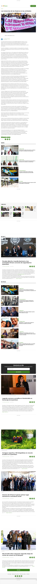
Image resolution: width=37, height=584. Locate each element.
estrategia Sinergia (21, 274)
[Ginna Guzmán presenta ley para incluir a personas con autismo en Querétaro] (9, 160)
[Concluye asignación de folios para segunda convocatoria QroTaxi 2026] (9, 171)
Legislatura (21, 159)
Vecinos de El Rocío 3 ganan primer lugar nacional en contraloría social (15, 495)
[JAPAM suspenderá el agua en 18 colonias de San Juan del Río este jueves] (29, 208)
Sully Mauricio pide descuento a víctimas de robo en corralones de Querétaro (27, 150)
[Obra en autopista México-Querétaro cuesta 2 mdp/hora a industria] (17, 208)
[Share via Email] (9, 139)
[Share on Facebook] (5, 139)
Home (2, 8)
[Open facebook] (15, 576)
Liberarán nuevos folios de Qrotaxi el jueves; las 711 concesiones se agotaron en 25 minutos (27, 290)
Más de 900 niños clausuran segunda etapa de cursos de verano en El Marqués (17, 554)
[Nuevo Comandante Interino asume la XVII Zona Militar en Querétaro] (9, 182)
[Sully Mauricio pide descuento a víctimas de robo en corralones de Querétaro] (9, 149)
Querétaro (21, 288)
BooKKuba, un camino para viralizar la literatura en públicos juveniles (26, 323)
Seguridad (21, 342)
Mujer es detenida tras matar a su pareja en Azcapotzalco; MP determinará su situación (27, 344)
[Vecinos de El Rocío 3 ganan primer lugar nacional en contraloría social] (18, 481)
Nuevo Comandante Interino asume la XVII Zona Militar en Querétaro (27, 183)
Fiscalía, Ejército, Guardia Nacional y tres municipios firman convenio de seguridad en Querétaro (17, 262)
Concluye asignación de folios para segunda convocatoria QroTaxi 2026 (26, 172)
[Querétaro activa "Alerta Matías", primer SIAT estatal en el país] (9, 311)
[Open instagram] (19, 576)
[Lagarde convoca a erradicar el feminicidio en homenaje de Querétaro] (18, 384)
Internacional (22, 321)
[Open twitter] (17, 576)
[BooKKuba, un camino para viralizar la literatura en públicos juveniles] (9, 322)
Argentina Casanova (7, 38)
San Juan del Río (22, 170)
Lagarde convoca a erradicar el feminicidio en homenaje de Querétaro (17, 399)
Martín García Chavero (6, 266)
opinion (8, 137)
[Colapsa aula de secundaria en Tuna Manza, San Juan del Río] (5, 214)
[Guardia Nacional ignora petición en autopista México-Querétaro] (5, 208)
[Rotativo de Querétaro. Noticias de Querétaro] (16, 6)
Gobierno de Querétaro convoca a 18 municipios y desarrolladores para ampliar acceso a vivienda (27, 334)
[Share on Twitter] (7, 139)
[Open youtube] (21, 576)
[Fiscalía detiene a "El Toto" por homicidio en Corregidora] (17, 214)
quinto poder (3, 137)
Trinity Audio (9, 35)
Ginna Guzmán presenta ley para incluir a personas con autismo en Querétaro (27, 161)
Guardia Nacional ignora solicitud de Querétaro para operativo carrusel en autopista (26, 301)
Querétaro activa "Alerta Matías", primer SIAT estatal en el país (27, 312)
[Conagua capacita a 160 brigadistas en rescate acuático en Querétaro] (18, 439)
